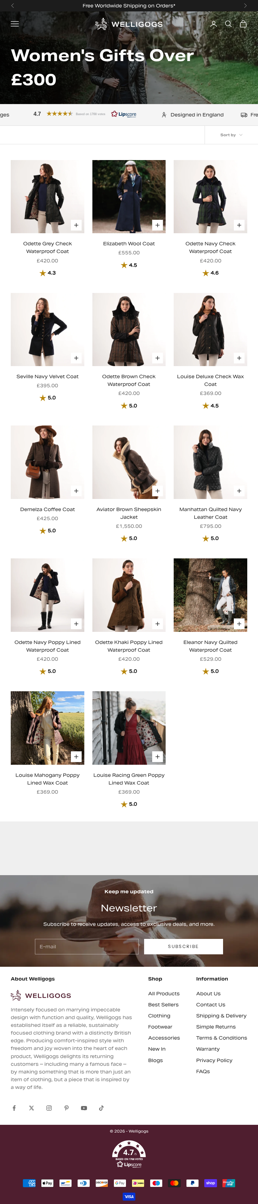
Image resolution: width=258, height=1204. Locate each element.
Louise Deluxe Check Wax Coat (210, 380)
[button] (129, 1154)
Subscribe (183, 946)
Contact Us (210, 1005)
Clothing (159, 1016)
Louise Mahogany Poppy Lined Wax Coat (47, 779)
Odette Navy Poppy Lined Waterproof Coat (47, 646)
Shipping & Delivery (221, 1016)
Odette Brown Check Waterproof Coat (129, 380)
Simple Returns (216, 1027)
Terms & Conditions (221, 1038)
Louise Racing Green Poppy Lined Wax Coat (129, 779)
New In (157, 1049)
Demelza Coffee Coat (47, 509)
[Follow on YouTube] (84, 1108)
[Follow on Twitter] (31, 1108)
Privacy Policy (214, 1060)
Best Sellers (163, 1005)
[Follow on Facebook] (14, 1108)
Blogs (155, 1060)
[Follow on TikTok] (101, 1108)
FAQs (203, 1071)
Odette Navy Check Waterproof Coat (210, 247)
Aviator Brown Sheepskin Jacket (128, 513)
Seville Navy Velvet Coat (47, 376)
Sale (202, 6)
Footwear (160, 1027)
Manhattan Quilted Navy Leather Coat (210, 513)
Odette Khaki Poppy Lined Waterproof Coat (129, 646)
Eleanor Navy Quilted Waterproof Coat (210, 646)
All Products (164, 994)
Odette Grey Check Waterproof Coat (47, 247)
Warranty (208, 1049)
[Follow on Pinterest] (66, 1108)
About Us (208, 994)
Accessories (164, 1038)
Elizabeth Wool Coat (129, 244)
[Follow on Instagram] (49, 1108)
